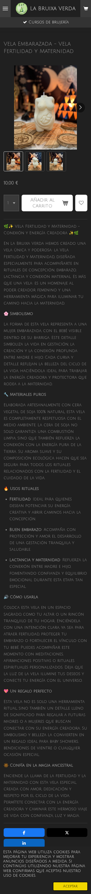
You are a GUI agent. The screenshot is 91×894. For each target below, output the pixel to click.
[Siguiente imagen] (80, 107)
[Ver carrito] (85, 8)
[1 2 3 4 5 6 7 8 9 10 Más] (11, 203)
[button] (13, 161)
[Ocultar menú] (5, 8)
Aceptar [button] (70, 886)
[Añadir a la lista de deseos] (81, 203)
